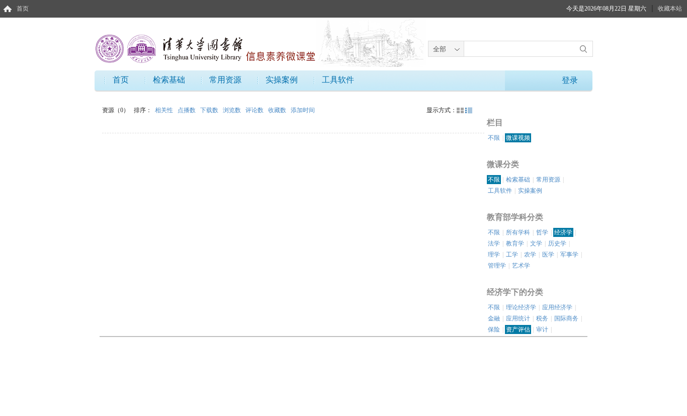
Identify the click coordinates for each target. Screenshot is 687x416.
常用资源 (225, 79)
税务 (542, 318)
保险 (494, 329)
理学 (494, 254)
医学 (548, 254)
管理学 (497, 265)
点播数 (187, 110)
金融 (494, 318)
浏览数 (232, 110)
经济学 (563, 232)
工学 (512, 254)
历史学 (557, 243)
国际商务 (566, 318)
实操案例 (282, 79)
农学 (530, 254)
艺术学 (521, 265)
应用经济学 (557, 307)
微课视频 (518, 137)
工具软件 (338, 79)
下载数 (210, 110)
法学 (494, 243)
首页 (23, 8)
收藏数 (278, 110)
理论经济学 (521, 307)
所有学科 (518, 232)
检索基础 (169, 79)
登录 (570, 80)
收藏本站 (670, 8)
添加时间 (303, 110)
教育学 (515, 243)
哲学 (542, 232)
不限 (494, 137)
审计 (542, 329)
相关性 (165, 110)
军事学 (569, 254)
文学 (536, 243)
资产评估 (518, 329)
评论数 (255, 110)
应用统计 (518, 318)
